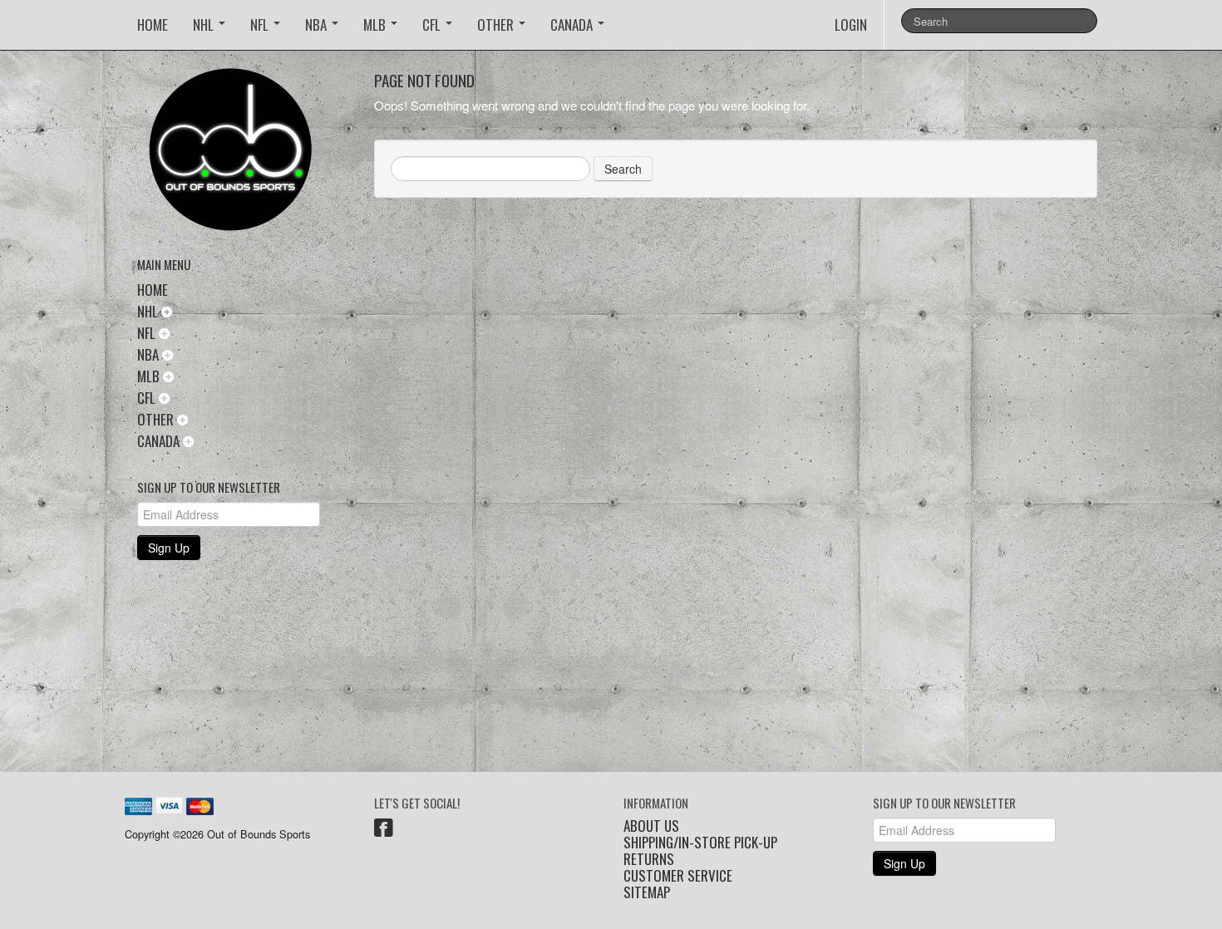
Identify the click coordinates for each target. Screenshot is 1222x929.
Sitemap (646, 892)
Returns (648, 859)
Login (851, 24)
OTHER (497, 24)
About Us (651, 826)
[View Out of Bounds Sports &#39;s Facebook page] (383, 830)
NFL (261, 24)
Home (152, 24)
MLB (376, 24)
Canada (573, 24)
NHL (205, 24)
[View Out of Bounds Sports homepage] (243, 154)
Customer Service (677, 876)
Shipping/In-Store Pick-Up (700, 842)
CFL (433, 24)
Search (623, 168)
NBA (317, 24)
